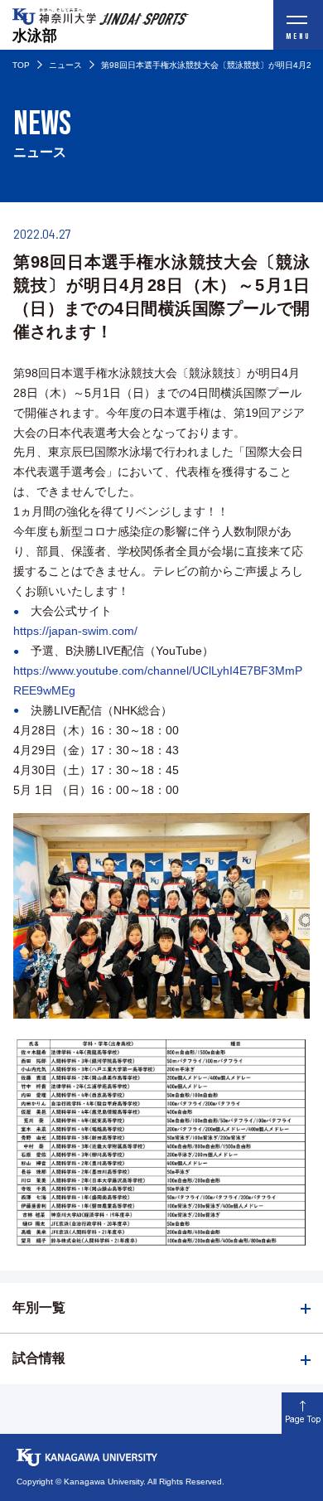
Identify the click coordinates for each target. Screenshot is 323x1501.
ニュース (65, 65)
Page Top (303, 1419)
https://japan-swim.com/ (75, 630)
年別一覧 (38, 1307)
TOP (21, 65)
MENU (298, 36)
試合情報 (38, 1358)
